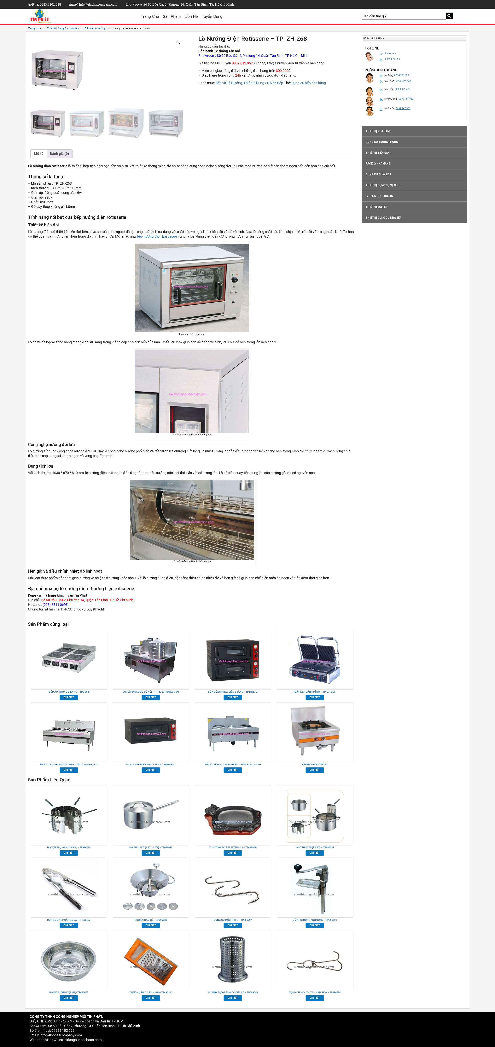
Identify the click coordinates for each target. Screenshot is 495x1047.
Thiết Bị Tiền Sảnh (379, 152)
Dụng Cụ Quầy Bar (378, 174)
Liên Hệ (191, 16)
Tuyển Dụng (212, 16)
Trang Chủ (150, 16)
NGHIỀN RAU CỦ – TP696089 (151, 920)
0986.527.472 (403, 81)
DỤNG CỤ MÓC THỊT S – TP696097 (233, 920)
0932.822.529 (392, 59)
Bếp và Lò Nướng (95, 28)
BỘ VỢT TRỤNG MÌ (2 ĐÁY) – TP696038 (69, 847)
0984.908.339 (401, 75)
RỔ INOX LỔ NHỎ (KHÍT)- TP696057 (68, 992)
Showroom (390, 53)
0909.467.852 (406, 98)
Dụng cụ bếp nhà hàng (309, 83)
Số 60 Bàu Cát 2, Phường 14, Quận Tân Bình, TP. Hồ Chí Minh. (189, 4)
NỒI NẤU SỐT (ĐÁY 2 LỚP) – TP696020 (150, 847)
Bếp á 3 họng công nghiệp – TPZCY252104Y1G (233, 764)
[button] (178, 42)
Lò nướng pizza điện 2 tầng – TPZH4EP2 (233, 692)
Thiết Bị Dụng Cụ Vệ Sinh (383, 185)
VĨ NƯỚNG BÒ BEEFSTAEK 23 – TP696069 (232, 847)
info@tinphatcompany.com (98, 4)
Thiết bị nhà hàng (378, 131)
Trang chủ (34, 28)
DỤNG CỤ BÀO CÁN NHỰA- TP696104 (151, 992)
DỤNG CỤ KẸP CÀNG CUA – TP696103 (68, 920)
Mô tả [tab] (39, 154)
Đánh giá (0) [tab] (59, 154)
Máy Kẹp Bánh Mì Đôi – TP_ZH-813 (314, 692)
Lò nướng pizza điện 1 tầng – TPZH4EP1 (151, 764)
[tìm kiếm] (449, 16)
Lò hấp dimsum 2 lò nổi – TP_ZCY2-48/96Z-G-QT (151, 692)
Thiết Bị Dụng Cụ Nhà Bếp (63, 28)
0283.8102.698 (50, 4)
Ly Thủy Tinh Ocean (379, 196)
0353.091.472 (402, 89)
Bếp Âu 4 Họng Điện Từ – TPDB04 (69, 692)
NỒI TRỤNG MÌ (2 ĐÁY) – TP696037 (314, 847)
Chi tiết (69, 697)
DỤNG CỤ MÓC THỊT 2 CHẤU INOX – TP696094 (315, 992)
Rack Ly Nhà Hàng (378, 163)
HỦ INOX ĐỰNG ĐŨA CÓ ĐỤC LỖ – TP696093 (233, 992)
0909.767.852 (403, 108)
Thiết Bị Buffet (377, 206)
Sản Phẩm (172, 16)
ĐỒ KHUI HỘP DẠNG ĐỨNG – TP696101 (315, 920)
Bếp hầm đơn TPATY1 (315, 764)
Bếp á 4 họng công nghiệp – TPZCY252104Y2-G (68, 764)
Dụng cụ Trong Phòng (382, 141)
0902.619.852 (242, 63)
